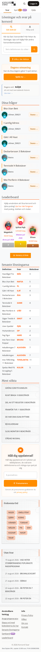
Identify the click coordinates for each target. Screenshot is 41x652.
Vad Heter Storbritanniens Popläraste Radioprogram (19, 563)
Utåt (19, 310)
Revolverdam (11, 424)
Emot (19, 318)
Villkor (24, 619)
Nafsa (20, 281)
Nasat (23, 532)
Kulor (20, 367)
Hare (19, 335)
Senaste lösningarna (10, 629)
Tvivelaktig (22, 360)
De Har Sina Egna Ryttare (17, 417)
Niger (11, 512)
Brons (20, 340)
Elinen (33, 237)
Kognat (12, 532)
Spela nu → (20, 77)
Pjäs (19, 326)
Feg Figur (6, 335)
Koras (21, 517)
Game (19, 303)
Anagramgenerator (10, 618)
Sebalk (23, 581)
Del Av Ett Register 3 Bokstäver (20, 402)
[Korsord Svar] (9, 4)
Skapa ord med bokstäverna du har (10, 624)
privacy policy (22, 492)
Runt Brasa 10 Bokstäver (17, 395)
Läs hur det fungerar (24, 206)
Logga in (33, 3)
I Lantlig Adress (8, 286)
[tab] (11, 28)
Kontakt (24, 627)
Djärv (11, 517)
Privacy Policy (27, 615)
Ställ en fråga (21, 59)
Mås (19, 274)
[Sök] (24, 3)
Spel (20, 10)
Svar (7, 10)
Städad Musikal (12, 438)
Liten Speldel (7, 326)
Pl (18, 286)
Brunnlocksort (28, 573)
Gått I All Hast (8, 290)
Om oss (24, 623)
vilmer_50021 (14, 114)
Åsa (18, 295)
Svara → (34, 114)
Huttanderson (8, 331)
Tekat (11, 538)
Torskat (24, 522)
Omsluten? (23, 512)
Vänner (12, 522)
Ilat (19, 290)
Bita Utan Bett (8, 281)
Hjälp (33, 10)
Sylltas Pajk (20, 227)
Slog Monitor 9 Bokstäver (18, 431)
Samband (8, 633)
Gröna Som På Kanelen (16, 388)
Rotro (10, 157)
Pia (21, 528)
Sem (29, 528)
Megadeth (8, 232)
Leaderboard (7, 637)
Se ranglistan (20, 255)
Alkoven (21, 347)
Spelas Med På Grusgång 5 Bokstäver (8, 370)
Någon (11, 528)
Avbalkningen (8, 355)
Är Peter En (25, 598)
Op (18, 331)
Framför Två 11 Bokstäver (17, 409)
